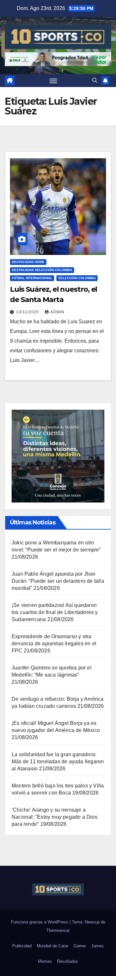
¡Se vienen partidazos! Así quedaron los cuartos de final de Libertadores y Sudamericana (55, 612)
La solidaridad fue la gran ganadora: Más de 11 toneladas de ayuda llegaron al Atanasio (58, 761)
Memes (45, 961)
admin (57, 312)
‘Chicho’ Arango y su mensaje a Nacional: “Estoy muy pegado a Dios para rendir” (54, 817)
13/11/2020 (28, 312)
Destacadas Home (28, 262)
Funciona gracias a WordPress (40, 922)
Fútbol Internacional (32, 278)
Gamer (79, 945)
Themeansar (58, 930)
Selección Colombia (77, 278)
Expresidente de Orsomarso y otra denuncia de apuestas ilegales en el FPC (54, 643)
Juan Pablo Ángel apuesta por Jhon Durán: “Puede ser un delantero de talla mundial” (58, 581)
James (97, 945)
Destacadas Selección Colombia (42, 270)
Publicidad (22, 945)
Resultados (67, 961)
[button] (94, 80)
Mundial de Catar (52, 945)
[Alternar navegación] (53, 80)
